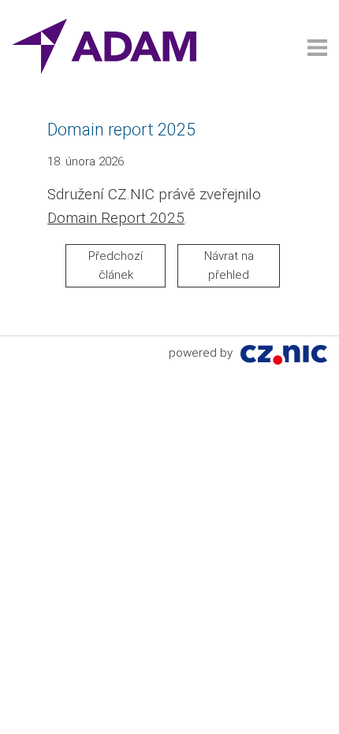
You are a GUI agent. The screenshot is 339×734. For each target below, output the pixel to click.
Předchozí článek (115, 265)
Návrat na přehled (229, 265)
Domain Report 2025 (115, 218)
